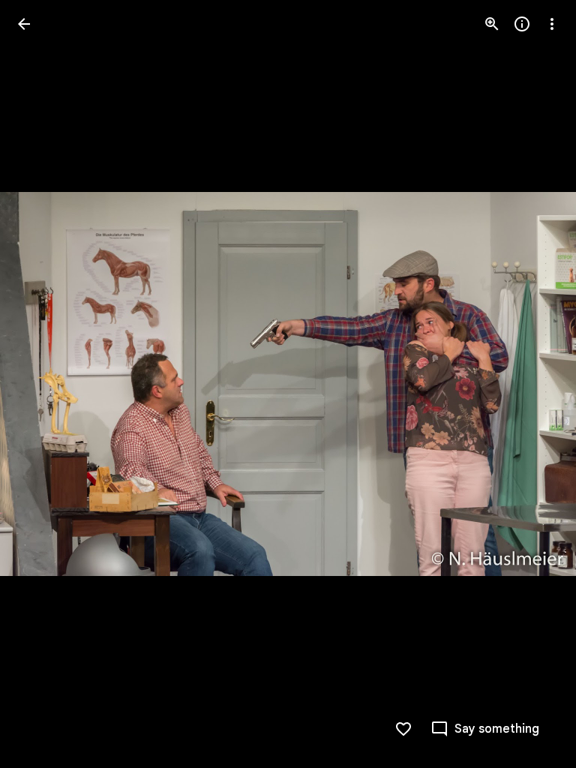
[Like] (403, 729)
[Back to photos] (24, 24)
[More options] (552, 24)
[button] (42, 384)
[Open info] (522, 24)
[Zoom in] (492, 24)
